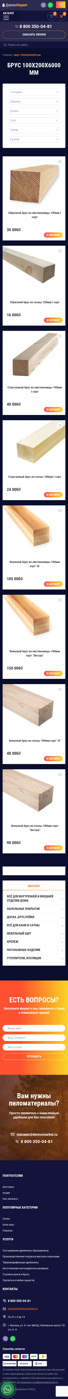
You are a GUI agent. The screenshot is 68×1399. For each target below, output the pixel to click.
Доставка (8, 1186)
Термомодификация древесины (21, 1262)
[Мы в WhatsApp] (50, 5)
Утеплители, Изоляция (24, 958)
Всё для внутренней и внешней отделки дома (30, 898)
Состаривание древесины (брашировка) (26, 1250)
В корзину (53, 235)
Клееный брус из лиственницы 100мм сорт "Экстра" (35, 653)
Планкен (8, 1230)
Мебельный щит (19, 933)
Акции (6, 1192)
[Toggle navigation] (60, 4)
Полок (6, 1218)
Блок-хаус (8, 1224)
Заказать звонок (34, 34)
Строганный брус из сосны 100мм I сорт (34, 476)
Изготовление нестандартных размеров (25, 1268)
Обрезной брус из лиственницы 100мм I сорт (34, 215)
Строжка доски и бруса (16, 1274)
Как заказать (10, 1198)
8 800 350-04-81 (36, 26)
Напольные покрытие (23, 909)
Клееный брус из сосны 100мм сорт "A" (35, 740)
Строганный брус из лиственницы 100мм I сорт (34, 389)
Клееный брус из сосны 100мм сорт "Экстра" (34, 828)
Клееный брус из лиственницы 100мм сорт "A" (35, 564)
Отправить (34, 1056)
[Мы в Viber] (44, 5)
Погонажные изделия (23, 950)
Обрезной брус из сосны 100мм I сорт (35, 302)
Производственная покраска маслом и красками (31, 1256)
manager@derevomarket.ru (37, 1134)
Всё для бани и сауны (23, 925)
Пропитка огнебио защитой (18, 1280)
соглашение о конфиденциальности (37, 1382)
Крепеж (12, 941)
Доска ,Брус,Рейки (20, 917)
